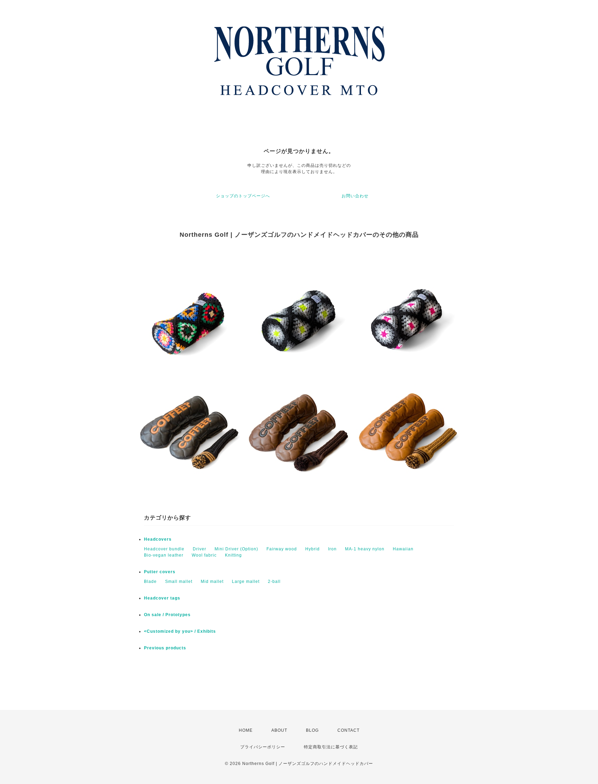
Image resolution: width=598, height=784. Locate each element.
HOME (246, 730)
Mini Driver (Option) (236, 549)
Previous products (165, 648)
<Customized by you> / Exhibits (180, 631)
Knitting (233, 555)
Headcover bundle (164, 549)
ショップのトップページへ (243, 195)
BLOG (312, 730)
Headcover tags (162, 598)
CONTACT (348, 730)
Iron (332, 549)
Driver (199, 549)
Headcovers (158, 539)
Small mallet (178, 581)
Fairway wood (281, 549)
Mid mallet (212, 581)
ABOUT (279, 730)
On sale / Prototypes (167, 614)
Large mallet (246, 581)
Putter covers (159, 571)
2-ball (274, 581)
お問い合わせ (355, 195)
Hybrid (312, 549)
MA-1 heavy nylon (364, 549)
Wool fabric (204, 555)
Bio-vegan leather (163, 555)
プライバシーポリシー (262, 747)
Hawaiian (403, 549)
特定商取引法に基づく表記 (331, 747)
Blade (150, 581)
